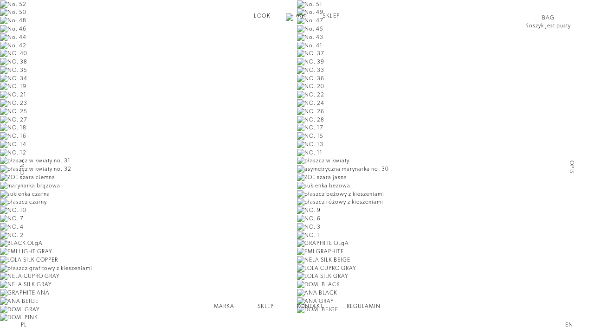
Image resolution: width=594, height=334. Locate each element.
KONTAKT (310, 306)
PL (24, 324)
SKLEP (331, 16)
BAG (548, 17)
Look (262, 16)
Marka (224, 306)
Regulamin (364, 306)
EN (569, 324)
